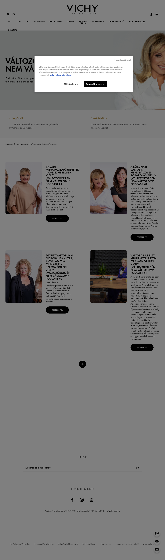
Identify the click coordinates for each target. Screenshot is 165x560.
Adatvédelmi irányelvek (60, 75)
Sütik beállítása (71, 84)
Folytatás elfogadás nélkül (122, 60)
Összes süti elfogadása (95, 84)
